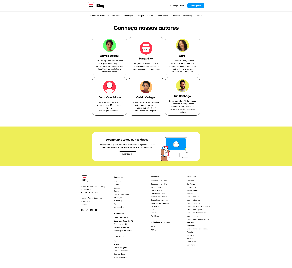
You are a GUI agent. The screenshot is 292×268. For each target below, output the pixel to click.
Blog (115, 241)
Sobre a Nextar (120, 254)
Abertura (176, 16)
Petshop (190, 238)
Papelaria (190, 235)
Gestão (199, 16)
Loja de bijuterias (193, 200)
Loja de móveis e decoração (198, 229)
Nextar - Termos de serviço (91, 198)
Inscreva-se (128, 154)
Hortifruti (190, 194)
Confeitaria (191, 184)
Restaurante (191, 242)
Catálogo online (157, 187)
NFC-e (153, 230)
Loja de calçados (193, 203)
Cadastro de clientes (159, 181)
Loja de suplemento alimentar (198, 219)
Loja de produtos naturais (196, 213)
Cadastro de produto (159, 184)
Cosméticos (191, 187)
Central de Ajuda (120, 248)
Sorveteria (191, 245)
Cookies (84, 204)
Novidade (116, 16)
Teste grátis (196, 6)
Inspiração (128, 16)
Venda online (162, 16)
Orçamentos (155, 206)
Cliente (150, 16)
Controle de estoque (159, 197)
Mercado (190, 222)
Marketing (187, 16)
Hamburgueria (192, 190)
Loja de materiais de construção (199, 206)
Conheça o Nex (177, 6)
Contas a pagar (157, 190)
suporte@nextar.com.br (123, 231)
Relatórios (155, 216)
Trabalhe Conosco (121, 257)
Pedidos (154, 213)
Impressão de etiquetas (160, 203)
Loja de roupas (192, 216)
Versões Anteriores (121, 251)
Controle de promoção (159, 200)
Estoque (140, 16)
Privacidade (85, 201)
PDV (152, 210)
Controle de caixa (158, 194)
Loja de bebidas (193, 197)
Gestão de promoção (99, 16)
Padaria (190, 232)
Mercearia (191, 226)
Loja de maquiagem (194, 210)
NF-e (153, 227)
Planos (116, 244)
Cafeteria (190, 181)
